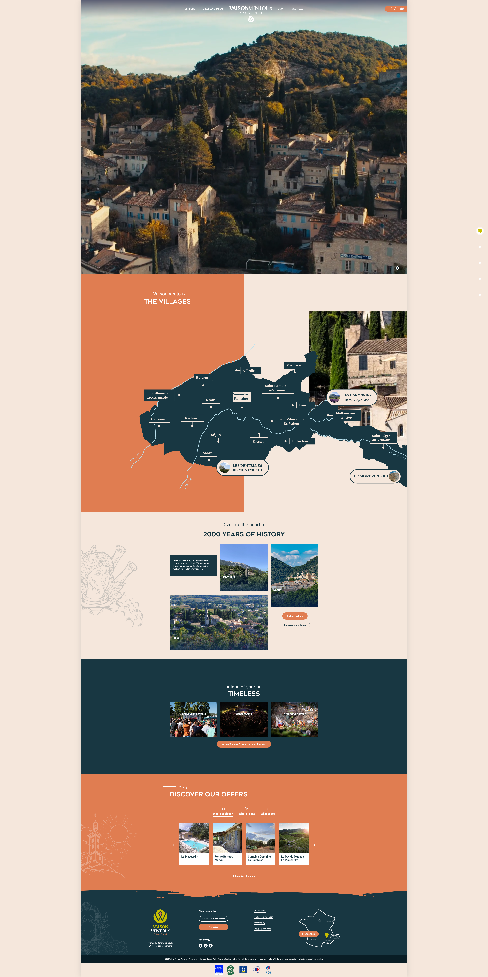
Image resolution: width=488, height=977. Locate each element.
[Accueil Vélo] (230, 970)
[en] (402, 8)
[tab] (223, 811)
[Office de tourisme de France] (268, 970)
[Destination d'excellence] (256, 970)
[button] (395, 9)
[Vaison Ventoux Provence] (250, 14)
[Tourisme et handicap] (243, 970)
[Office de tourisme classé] (219, 970)
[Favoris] (390, 8)
